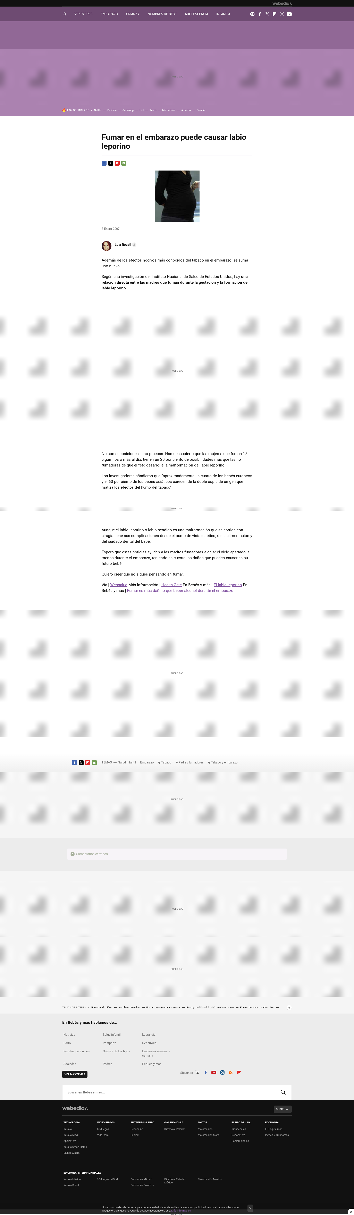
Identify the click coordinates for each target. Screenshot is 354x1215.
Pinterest (252, 14)
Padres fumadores (191, 762)
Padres (107, 1064)
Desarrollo (149, 1043)
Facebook (259, 14)
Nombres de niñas (129, 1007)
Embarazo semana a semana (163, 1007)
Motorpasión (205, 1129)
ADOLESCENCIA (196, 14)
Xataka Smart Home (75, 1146)
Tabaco (166, 762)
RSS (230, 1072)
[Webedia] (282, 3)
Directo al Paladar (174, 1129)
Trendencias (238, 1129)
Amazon (186, 110)
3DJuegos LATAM (107, 1179)
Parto (67, 1043)
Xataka (68, 1129)
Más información (181, 1210)
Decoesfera (238, 1135)
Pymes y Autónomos (277, 1135)
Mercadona (168, 110)
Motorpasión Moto (208, 1135)
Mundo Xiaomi (72, 1152)
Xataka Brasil (71, 1185)
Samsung (128, 110)
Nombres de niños (102, 1007)
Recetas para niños (77, 1051)
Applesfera (70, 1140)
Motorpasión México (209, 1179)
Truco (153, 110)
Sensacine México (141, 1179)
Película (112, 110)
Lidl (142, 110)
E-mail (123, 163)
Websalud (118, 584)
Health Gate (171, 584)
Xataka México (72, 1179)
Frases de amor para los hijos (257, 1007)
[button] (124, 244)
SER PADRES (83, 14)
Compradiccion (240, 1140)
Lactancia (148, 1034)
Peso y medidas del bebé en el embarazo (210, 1007)
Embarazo (147, 762)
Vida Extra (103, 1135)
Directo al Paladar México (174, 1181)
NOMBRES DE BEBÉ (162, 14)
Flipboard (274, 14)
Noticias (69, 1034)
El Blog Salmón (273, 1129)
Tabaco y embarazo (224, 762)
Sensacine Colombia (142, 1185)
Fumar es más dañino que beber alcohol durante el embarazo (180, 590)
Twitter (267, 14)
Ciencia (201, 110)
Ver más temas (75, 1074)
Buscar (283, 1092)
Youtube (289, 14)
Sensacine (137, 1129)
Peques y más (151, 1064)
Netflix (97, 110)
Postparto (109, 1043)
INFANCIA (223, 14)
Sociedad (70, 1064)
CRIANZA (133, 14)
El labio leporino (228, 584)
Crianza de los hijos (116, 1051)
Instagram (281, 14)
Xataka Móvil (71, 1135)
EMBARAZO (109, 14)
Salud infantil (127, 762)
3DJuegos (103, 1129)
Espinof (135, 1135)
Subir (280, 1109)
